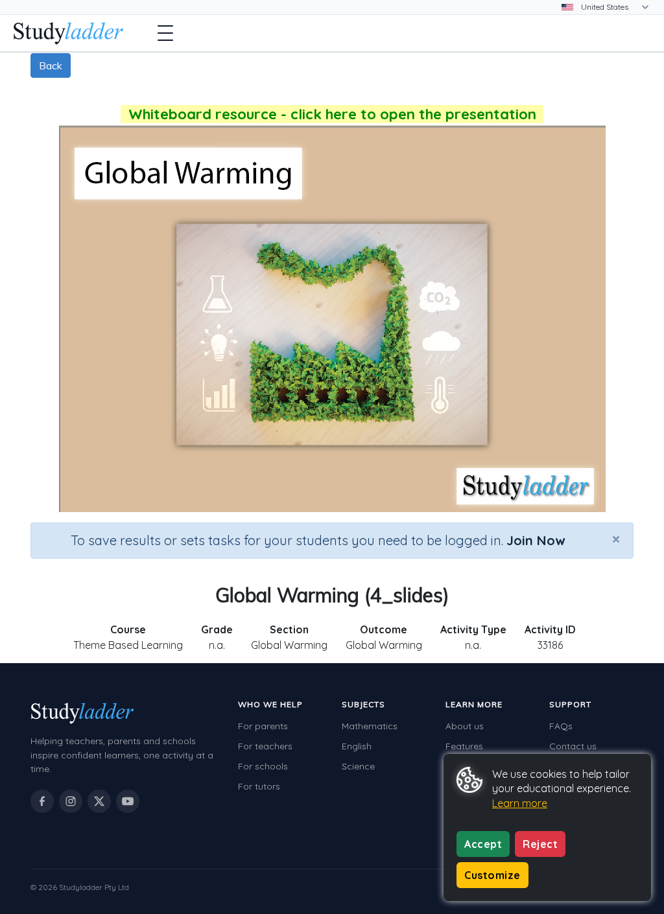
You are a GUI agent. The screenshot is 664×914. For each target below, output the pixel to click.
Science (358, 766)
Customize (492, 875)
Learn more (519, 803)
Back (50, 65)
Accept (483, 844)
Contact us (573, 746)
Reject (540, 844)
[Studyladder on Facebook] (42, 801)
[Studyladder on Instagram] (70, 801)
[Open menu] (165, 33)
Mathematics (369, 726)
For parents (263, 726)
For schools (263, 766)
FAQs (561, 726)
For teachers (265, 746)
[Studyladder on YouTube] (127, 801)
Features (464, 746)
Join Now (535, 540)
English (357, 746)
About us (464, 726)
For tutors (259, 786)
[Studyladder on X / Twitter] (99, 801)
